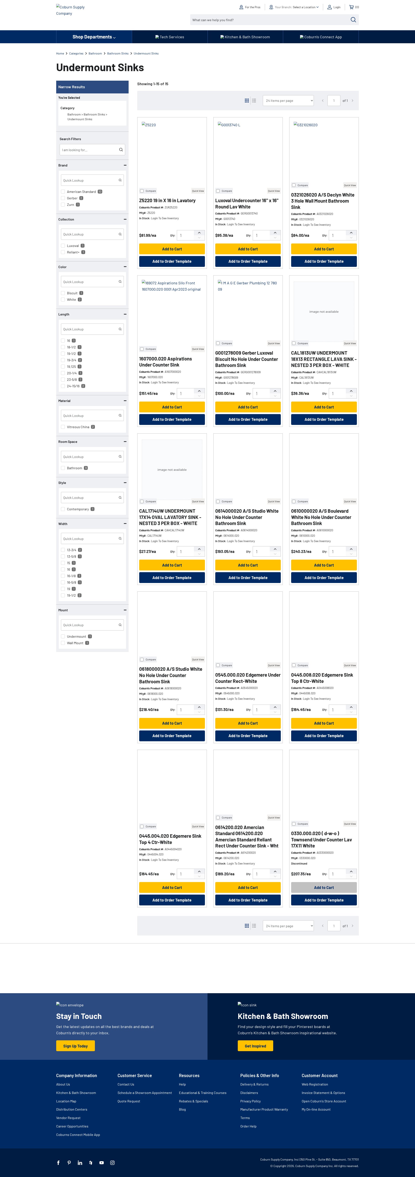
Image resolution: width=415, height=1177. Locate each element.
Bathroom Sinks (118, 53)
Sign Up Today (75, 1046)
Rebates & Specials (193, 1101)
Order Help (248, 1126)
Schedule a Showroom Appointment (145, 1093)
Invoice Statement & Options (323, 1093)
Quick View (198, 190)
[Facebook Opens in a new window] (58, 1163)
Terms (245, 1118)
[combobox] (271, 19)
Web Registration (315, 1084)
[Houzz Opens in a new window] (91, 1163)
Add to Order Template (172, 261)
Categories (76, 53)
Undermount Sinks (146, 53)
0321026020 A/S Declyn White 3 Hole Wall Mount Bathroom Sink (322, 201)
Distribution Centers (71, 1109)
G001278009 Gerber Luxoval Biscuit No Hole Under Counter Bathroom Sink (246, 359)
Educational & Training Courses (203, 1093)
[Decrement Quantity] (199, 237)
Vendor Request (68, 1118)
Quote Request (129, 1101)
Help (182, 1084)
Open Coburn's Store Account (324, 1101)
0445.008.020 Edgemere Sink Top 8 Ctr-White (322, 678)
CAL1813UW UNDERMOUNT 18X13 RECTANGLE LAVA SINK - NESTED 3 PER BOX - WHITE (324, 359)
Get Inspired (255, 1046)
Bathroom (95, 53)
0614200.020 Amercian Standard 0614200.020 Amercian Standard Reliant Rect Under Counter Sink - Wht (246, 836)
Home (60, 53)
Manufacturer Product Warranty (264, 1109)
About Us (63, 1084)
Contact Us (126, 1084)
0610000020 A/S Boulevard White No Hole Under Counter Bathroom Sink (321, 517)
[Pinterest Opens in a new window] (69, 1163)
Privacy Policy (250, 1101)
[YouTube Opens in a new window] (101, 1163)
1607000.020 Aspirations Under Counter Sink (165, 362)
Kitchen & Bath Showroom (76, 1093)
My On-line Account (316, 1109)
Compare (151, 190)
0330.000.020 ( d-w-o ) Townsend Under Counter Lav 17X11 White (321, 839)
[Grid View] (247, 100)
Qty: (173, 235)
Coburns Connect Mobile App (78, 1134)
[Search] (353, 19)
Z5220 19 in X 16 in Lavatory (167, 200)
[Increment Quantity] (199, 232)
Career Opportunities (72, 1126)
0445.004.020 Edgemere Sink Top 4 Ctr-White (170, 839)
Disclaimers (249, 1093)
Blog (182, 1109)
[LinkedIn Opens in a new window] (80, 1163)
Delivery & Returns (254, 1084)
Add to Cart (172, 249)
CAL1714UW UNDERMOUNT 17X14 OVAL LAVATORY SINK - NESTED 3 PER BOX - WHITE (170, 517)
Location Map (66, 1101)
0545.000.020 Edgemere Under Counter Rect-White (248, 678)
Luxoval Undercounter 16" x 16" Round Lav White (246, 203)
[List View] (254, 100)
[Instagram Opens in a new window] (112, 1163)
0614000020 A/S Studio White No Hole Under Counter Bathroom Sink (247, 517)
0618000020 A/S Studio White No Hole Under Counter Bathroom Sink (170, 675)
